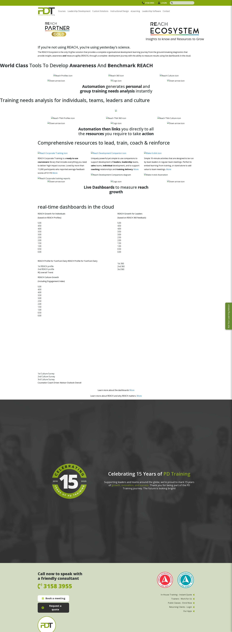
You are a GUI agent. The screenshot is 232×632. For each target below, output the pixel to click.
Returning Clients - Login (180, 607)
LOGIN (164, 3)
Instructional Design (119, 11)
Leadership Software (151, 11)
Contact (166, 11)
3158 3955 (149, 3)
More (54, 173)
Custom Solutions (100, 11)
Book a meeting (55, 598)
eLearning (135, 11)
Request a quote (55, 607)
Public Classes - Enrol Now (180, 603)
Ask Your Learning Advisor (228, 316)
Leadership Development (79, 11)
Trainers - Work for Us (181, 598)
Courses (62, 11)
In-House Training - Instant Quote (176, 594)
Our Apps (187, 611)
